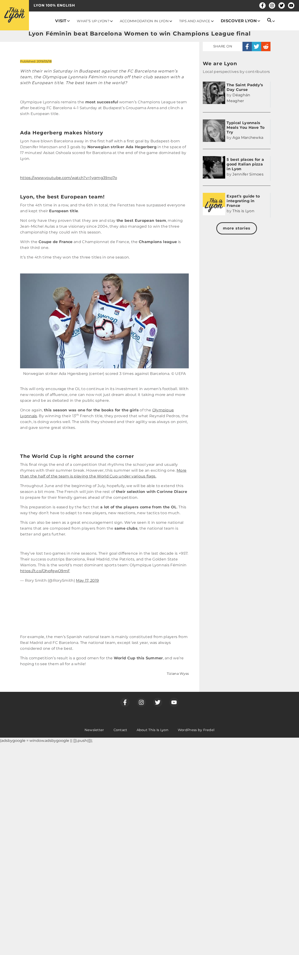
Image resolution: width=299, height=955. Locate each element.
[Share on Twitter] (256, 46)
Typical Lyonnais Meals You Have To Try (245, 127)
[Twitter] (281, 5)
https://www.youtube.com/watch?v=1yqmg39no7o (68, 178)
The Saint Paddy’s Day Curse (245, 87)
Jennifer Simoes (247, 174)
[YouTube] (291, 5)
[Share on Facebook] (247, 46)
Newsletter (94, 730)
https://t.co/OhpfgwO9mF (45, 571)
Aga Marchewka (247, 137)
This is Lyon (243, 211)
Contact (120, 730)
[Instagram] (272, 5)
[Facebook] (262, 5)
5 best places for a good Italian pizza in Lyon (245, 164)
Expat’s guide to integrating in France (243, 201)
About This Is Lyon (152, 730)
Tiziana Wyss (178, 673)
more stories (236, 228)
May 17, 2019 (87, 580)
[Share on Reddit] (266, 46)
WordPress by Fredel (196, 730)
